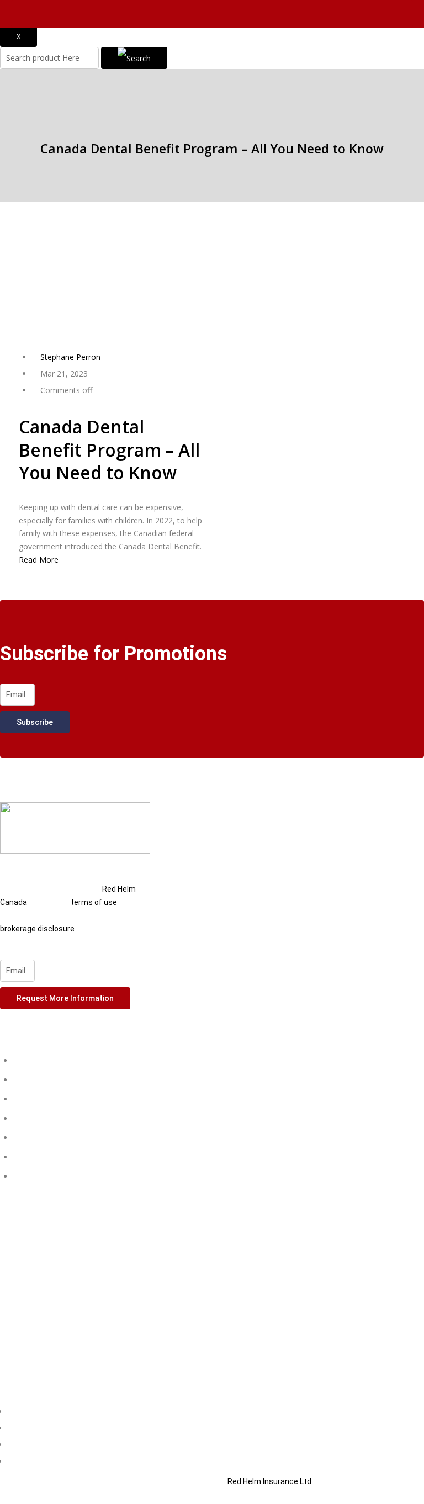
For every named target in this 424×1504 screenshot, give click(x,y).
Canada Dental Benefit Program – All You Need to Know (109, 449)
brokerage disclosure (37, 928)
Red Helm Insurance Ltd (269, 1481)
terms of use (94, 902)
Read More (39, 559)
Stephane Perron (70, 357)
